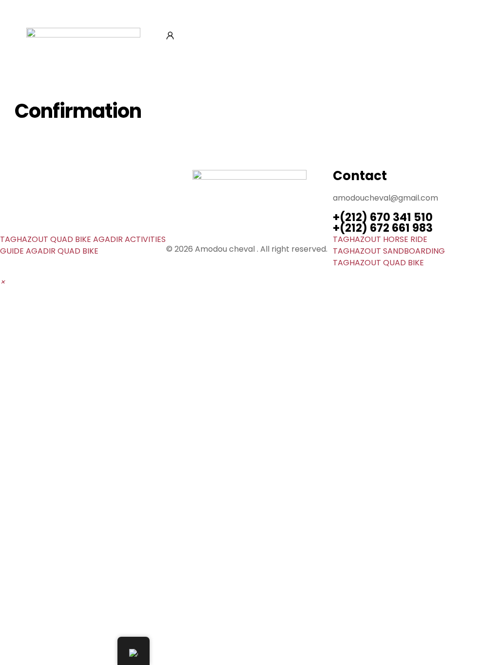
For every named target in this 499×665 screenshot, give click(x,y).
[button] (2, 282)
